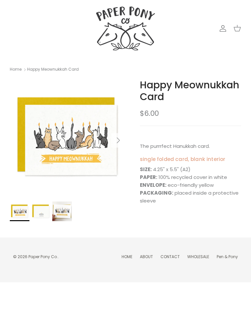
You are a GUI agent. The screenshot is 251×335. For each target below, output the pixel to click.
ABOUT (146, 256)
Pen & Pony (227, 256)
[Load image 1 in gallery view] (68, 137)
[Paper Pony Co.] (125, 28)
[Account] (221, 28)
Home (16, 69)
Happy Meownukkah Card (53, 69)
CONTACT (170, 256)
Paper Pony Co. (43, 256)
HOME (127, 256)
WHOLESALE (198, 256)
